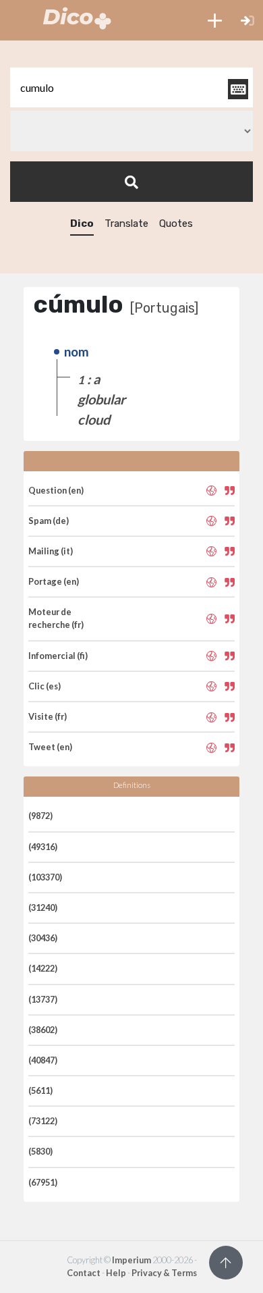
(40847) (42, 1060)
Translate (126, 223)
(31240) (42, 907)
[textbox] (131, 87)
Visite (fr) (47, 716)
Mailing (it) (50, 551)
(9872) (40, 815)
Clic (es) (44, 686)
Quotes (176, 223)
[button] (215, 20)
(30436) (42, 937)
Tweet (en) (50, 746)
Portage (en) (53, 581)
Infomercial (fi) (58, 655)
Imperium (131, 1260)
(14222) (42, 968)
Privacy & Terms (164, 1272)
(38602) (42, 1029)
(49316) (42, 846)
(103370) (45, 877)
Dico (82, 223)
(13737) (42, 999)
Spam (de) (48, 520)
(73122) (42, 1120)
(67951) (42, 1182)
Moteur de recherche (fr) (56, 618)
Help (116, 1272)
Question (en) (56, 490)
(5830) (40, 1151)
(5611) (40, 1090)
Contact (83, 1272)
